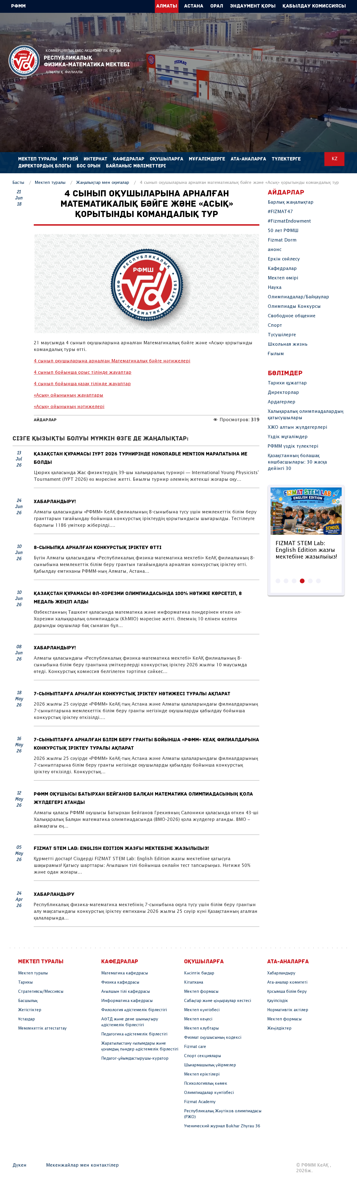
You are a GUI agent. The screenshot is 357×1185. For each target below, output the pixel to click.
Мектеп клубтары (201, 1028)
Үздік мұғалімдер (288, 437)
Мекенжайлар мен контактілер (82, 1165)
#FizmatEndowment (289, 221)
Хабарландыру (54, 894)
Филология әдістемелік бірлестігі (134, 1010)
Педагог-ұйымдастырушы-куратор (134, 1058)
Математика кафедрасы (124, 973)
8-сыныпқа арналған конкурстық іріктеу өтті (97, 547)
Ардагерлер (281, 402)
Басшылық (27, 1001)
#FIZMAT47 (280, 212)
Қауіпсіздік (277, 1001)
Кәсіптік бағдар (199, 973)
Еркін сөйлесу (284, 259)
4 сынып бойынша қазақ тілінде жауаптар (82, 384)
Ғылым (276, 354)
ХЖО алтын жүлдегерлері (297, 427)
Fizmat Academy (200, 1102)
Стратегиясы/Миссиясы (40, 992)
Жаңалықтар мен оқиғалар (102, 183)
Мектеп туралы (50, 183)
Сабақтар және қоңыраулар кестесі (217, 1001)
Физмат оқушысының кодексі (212, 1038)
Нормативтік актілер (287, 1010)
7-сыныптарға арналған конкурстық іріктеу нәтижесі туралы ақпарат (132, 694)
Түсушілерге (282, 335)
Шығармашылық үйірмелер (210, 1065)
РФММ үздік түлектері (293, 446)
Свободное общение (291, 316)
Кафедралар (282, 269)
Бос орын (88, 166)
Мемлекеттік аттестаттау (42, 1028)
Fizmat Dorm (282, 240)
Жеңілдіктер (279, 1028)
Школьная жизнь (287, 344)
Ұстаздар (26, 1019)
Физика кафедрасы (120, 982)
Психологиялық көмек (205, 1084)
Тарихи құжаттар (287, 383)
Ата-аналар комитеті (287, 982)
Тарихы (25, 982)
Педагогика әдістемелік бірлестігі (134, 1034)
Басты (18, 183)
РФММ (24, 62)
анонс (274, 250)
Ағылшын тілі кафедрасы (125, 992)
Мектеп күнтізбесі (201, 1010)
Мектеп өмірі (283, 278)
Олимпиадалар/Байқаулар (298, 297)
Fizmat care (195, 1047)
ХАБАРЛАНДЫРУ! (55, 501)
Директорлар (283, 393)
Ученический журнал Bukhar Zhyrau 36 (222, 1126)
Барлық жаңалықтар (290, 202)
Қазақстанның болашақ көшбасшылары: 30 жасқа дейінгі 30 (297, 462)
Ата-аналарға (248, 159)
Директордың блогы (44, 166)
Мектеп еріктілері (201, 1074)
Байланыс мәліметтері (136, 166)
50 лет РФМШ (283, 231)
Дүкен (19, 1165)
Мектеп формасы (201, 992)
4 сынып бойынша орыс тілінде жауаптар (82, 372)
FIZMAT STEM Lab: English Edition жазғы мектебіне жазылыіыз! (121, 848)
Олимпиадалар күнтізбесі (209, 1093)
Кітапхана (193, 982)
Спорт (275, 325)
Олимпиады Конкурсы (294, 306)
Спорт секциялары (202, 1056)
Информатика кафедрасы (127, 1001)
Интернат (95, 159)
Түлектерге (286, 159)
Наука (274, 288)
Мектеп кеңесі (198, 1019)
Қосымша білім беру (287, 992)
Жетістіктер (29, 1010)
